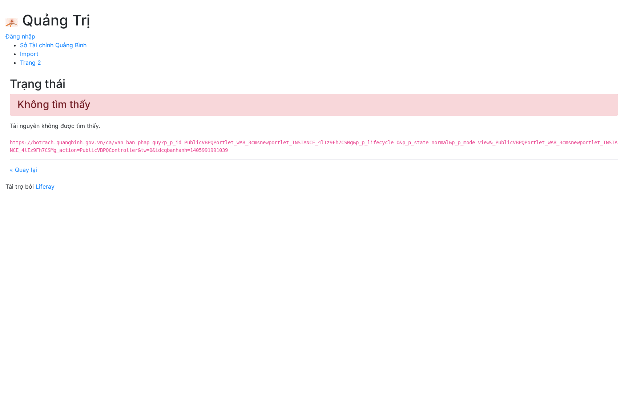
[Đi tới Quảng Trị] (11, 21)
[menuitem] (53, 45)
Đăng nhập (20, 36)
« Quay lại (23, 169)
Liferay (45, 186)
